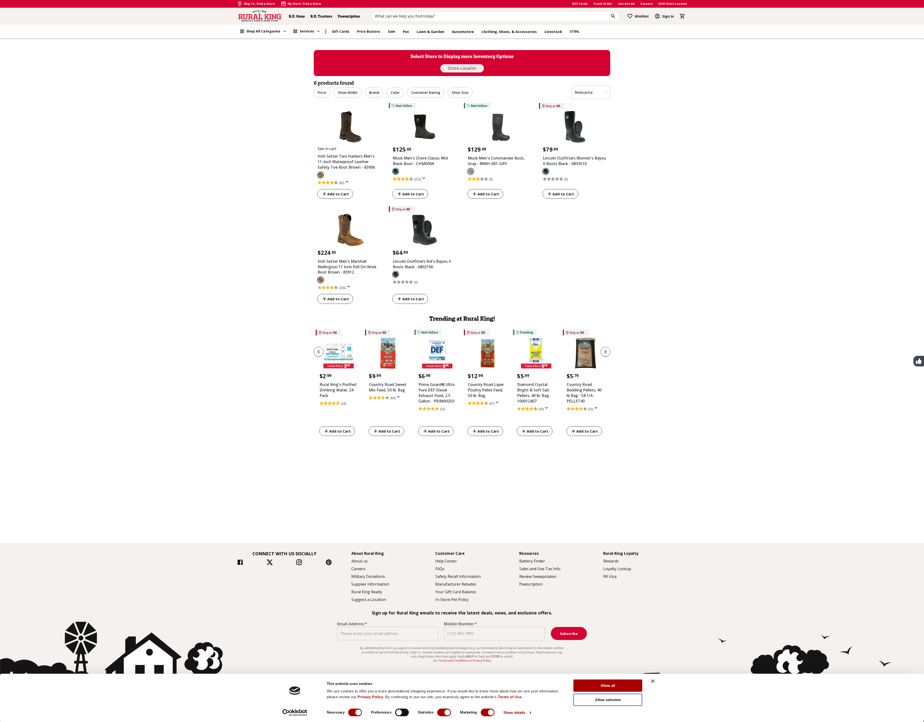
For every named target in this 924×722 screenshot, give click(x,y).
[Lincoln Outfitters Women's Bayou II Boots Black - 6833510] (546, 171)
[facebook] (240, 563)
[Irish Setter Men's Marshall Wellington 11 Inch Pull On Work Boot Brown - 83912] (320, 280)
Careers (646, 4)
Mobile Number (460, 623)
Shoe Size (460, 92)
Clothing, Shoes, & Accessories (509, 31)
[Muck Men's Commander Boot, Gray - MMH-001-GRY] (471, 171)
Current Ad (626, 4)
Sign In (668, 16)
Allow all (608, 686)
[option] (338, 384)
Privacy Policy (370, 697)
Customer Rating (425, 92)
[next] (605, 352)
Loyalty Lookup (617, 568)
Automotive (463, 31)
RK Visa (609, 576)
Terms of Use (509, 697)
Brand (374, 92)
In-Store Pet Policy (451, 599)
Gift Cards (580, 4)
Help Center (446, 561)
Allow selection (608, 700)
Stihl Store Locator (672, 4)
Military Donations (368, 576)
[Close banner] (652, 681)
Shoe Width (348, 92)
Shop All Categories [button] (263, 31)
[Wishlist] (630, 16)
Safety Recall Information (458, 576)
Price (322, 92)
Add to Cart (338, 194)
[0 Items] (682, 16)
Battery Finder (532, 561)
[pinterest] (328, 563)
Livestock (553, 31)
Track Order (602, 4)
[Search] (613, 16)
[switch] (402, 712)
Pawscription (349, 16)
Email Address (352, 623)
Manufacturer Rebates (455, 584)
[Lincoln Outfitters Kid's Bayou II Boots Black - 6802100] (395, 274)
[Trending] (536, 354)
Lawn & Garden (430, 31)
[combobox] (496, 16)
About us (359, 561)
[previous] (318, 352)
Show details (514, 712)
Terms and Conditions (454, 660)
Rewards (611, 561)
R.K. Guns (297, 16)
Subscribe (569, 633)
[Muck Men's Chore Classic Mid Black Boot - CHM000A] (395, 171)
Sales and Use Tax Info (539, 568)
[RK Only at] (574, 128)
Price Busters (368, 31)
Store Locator (462, 68)
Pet (406, 31)
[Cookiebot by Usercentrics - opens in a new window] (295, 712)
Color (395, 92)
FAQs (439, 568)
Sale (391, 31)
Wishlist (642, 16)
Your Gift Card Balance (455, 591)
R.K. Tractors (321, 16)
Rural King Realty (366, 591)
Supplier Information (370, 584)
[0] (682, 16)
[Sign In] (657, 16)
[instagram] (299, 563)
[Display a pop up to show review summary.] (348, 183)
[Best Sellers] (424, 128)
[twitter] (269, 563)
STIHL (574, 31)
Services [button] (307, 31)
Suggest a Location (368, 599)
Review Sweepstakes (537, 576)
